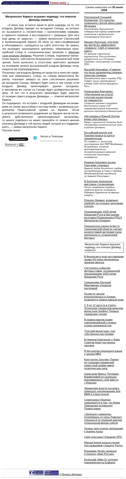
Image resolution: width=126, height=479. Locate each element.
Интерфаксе (13, 45)
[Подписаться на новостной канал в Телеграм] (51, 139)
